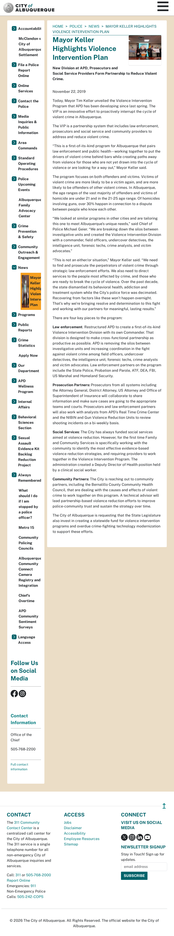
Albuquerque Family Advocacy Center (30, 208)
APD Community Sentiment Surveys (28, 619)
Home (58, 26)
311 (18, 875)
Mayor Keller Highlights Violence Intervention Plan (35, 291)
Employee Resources (81, 839)
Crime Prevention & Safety (27, 231)
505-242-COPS (30, 897)
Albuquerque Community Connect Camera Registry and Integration (30, 572)
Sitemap (71, 844)
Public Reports (25, 327)
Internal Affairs (25, 404)
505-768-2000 (38, 875)
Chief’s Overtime (26, 598)
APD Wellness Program (26, 386)
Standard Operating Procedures (28, 163)
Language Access (26, 640)
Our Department (28, 368)
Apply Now (28, 355)
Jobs (67, 822)
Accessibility (75, 833)
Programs (26, 315)
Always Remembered (29, 478)
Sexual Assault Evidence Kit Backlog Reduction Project (28, 451)
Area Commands (27, 145)
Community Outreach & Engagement (29, 252)
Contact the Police (28, 104)
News (94, 26)
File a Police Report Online (28, 70)
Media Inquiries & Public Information (28, 124)
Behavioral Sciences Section (27, 422)
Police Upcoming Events (27, 184)
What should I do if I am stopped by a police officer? (28, 504)
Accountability (29, 28)
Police (76, 26)
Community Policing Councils (28, 543)
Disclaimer (73, 828)
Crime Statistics (26, 343)
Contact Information (23, 719)
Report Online (18, 880)
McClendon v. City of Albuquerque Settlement (30, 46)
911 (33, 886)
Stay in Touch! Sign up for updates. (142, 857)
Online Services (25, 88)
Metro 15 (26, 527)
